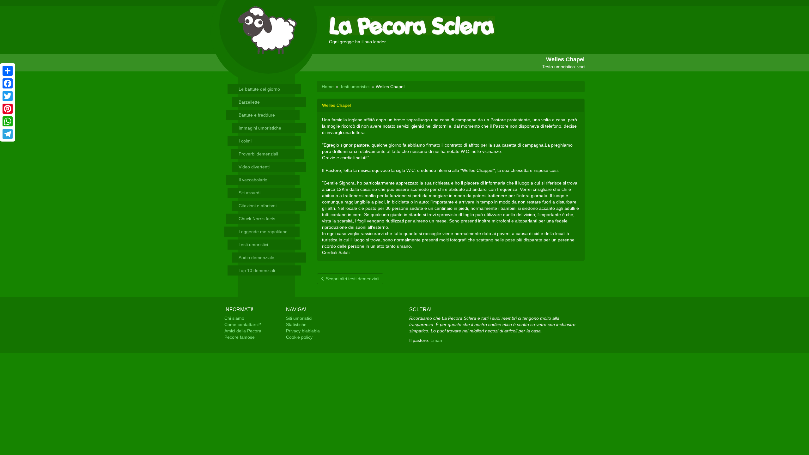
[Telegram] (7, 134)
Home (328, 86)
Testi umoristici (253, 244)
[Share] (7, 70)
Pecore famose (239, 337)
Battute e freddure (257, 115)
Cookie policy (299, 337)
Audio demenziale (256, 257)
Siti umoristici (299, 318)
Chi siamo (234, 318)
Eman (436, 340)
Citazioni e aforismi (258, 205)
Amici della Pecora (242, 330)
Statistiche (296, 324)
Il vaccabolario (253, 179)
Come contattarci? (242, 324)
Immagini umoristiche (260, 127)
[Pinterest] (7, 108)
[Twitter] (7, 96)
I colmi (245, 140)
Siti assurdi (249, 192)
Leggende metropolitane (263, 231)
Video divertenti (254, 166)
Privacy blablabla (303, 330)
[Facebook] (7, 83)
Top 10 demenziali (257, 270)
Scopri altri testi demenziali (352, 278)
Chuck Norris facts (257, 218)
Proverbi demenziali (258, 153)
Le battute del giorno (259, 89)
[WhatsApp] (7, 121)
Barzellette (249, 102)
